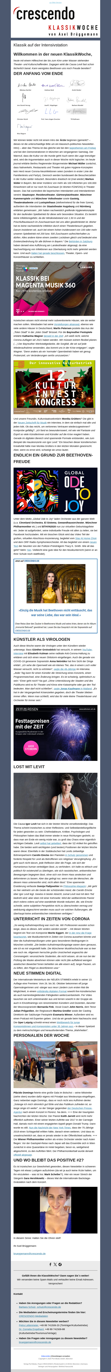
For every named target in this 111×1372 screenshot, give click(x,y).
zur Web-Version (55, 3)
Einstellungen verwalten (61, 1356)
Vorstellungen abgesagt (66, 324)
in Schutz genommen (76, 855)
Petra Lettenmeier (28, 1325)
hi (28, 550)
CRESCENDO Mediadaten (33, 1316)
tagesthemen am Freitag (82, 148)
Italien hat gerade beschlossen (47, 253)
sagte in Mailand (73, 688)
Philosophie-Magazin (74, 886)
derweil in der (53, 336)
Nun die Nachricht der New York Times (50, 1127)
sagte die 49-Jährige (65, 669)
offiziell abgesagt (23, 1155)
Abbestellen (45, 1356)
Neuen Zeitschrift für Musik (32, 422)
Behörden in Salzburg (80, 241)
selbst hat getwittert (50, 843)
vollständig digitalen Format (52, 991)
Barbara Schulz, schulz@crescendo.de (40, 1307)
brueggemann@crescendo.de (30, 1253)
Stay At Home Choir (86, 538)
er (30, 550)
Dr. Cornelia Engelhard (31, 1329)
